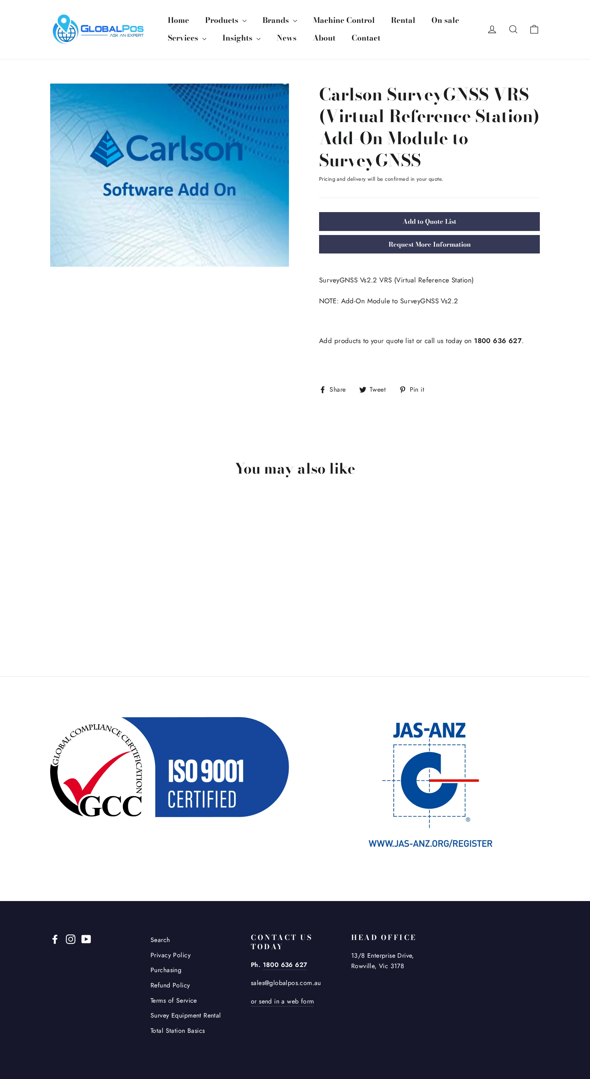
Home (178, 20)
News (287, 38)
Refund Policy (170, 985)
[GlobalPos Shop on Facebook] (55, 938)
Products (222, 20)
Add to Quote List (429, 221)
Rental (403, 20)
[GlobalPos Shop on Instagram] (70, 938)
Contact (366, 38)
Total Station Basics (178, 1030)
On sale (445, 20)
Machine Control (344, 20)
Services (184, 38)
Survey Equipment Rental (186, 1015)
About (324, 38)
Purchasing (166, 970)
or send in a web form (282, 1001)
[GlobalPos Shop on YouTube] (86, 938)
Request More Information (430, 244)
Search (160, 939)
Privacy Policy (171, 955)
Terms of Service (174, 1000)
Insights (238, 38)
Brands (276, 20)
